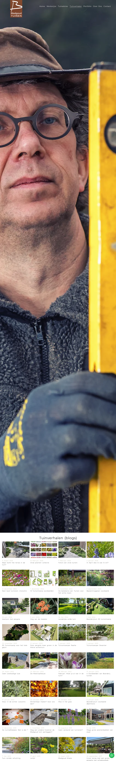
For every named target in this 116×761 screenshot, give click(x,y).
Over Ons (97, 6)
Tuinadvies (63, 6)
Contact (107, 6)
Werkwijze (51, 6)
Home (42, 6)
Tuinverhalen (76, 6)
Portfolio (87, 6)
